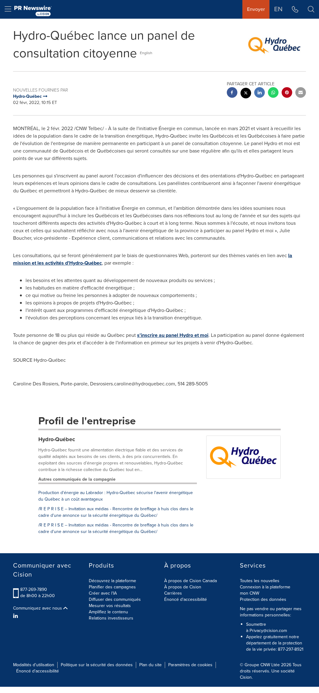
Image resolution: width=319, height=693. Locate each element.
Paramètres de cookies (190, 665)
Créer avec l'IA (103, 593)
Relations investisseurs (111, 618)
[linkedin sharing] (259, 93)
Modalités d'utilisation (33, 665)
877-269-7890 (33, 589)
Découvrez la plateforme (112, 581)
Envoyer (256, 9)
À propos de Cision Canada (190, 581)
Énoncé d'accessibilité (185, 599)
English (146, 53)
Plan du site (150, 665)
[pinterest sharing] (287, 93)
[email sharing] (300, 93)
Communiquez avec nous (38, 608)
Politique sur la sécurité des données (97, 665)
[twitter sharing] (245, 94)
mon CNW (249, 593)
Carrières (173, 593)
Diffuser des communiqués (115, 599)
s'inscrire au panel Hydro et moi (172, 335)
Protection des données (263, 599)
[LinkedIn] (16, 616)
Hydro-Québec (56, 439)
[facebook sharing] (232, 93)
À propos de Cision (182, 587)
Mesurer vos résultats (110, 605)
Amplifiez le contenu (108, 612)
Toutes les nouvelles (259, 581)
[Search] (311, 9)
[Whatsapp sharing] (273, 93)
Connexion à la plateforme (265, 587)
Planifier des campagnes (112, 587)
